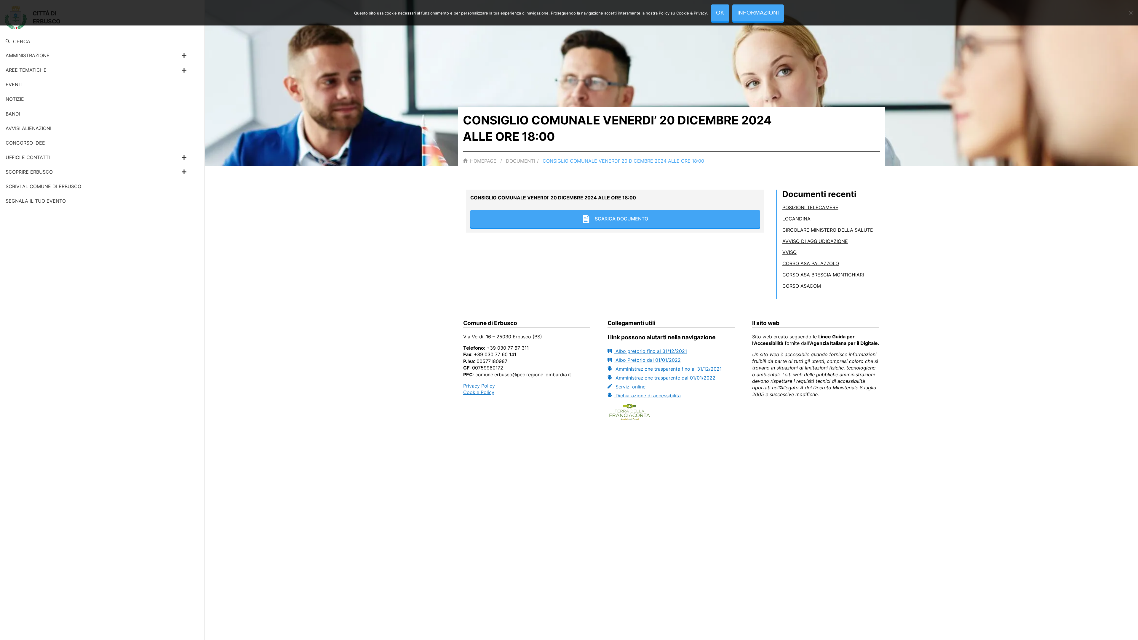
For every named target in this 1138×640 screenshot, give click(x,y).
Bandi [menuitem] (13, 114)
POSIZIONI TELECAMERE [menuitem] (810, 207)
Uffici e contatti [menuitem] (28, 157)
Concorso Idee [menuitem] (25, 143)
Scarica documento (621, 219)
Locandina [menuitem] (796, 219)
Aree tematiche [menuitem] (26, 70)
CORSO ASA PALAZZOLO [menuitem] (810, 263)
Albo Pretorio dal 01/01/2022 (647, 360)
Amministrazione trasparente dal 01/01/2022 (664, 378)
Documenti (520, 161)
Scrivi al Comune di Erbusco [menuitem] (43, 186)
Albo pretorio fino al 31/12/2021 (650, 351)
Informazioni (758, 12)
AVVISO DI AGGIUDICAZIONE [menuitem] (815, 241)
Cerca (21, 41)
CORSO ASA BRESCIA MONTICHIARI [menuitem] (823, 275)
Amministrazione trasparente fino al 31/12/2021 (667, 369)
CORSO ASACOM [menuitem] (801, 286)
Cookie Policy (478, 392)
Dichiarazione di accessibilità (647, 396)
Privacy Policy (479, 386)
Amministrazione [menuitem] (27, 55)
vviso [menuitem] (789, 252)
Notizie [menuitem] (15, 99)
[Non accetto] (1131, 13)
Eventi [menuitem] (14, 84)
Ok (720, 12)
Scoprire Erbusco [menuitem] (29, 172)
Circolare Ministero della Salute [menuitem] (827, 230)
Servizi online (629, 387)
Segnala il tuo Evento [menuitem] (36, 201)
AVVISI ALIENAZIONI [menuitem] (28, 128)
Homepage (483, 161)
